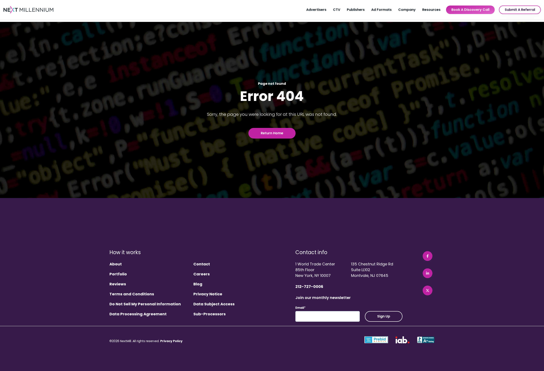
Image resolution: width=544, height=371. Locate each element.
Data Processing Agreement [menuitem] (138, 314)
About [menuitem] (115, 264)
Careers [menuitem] (201, 274)
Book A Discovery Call (470, 9)
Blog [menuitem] (197, 284)
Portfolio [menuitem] (118, 274)
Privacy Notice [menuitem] (207, 294)
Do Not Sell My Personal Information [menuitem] (145, 304)
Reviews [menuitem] (117, 284)
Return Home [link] (272, 133)
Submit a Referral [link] (520, 9)
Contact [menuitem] (201, 264)
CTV (336, 9)
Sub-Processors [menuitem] (209, 314)
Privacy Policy (171, 341)
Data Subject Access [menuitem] (214, 304)
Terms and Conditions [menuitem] (131, 294)
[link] (29, 10)
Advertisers (316, 9)
